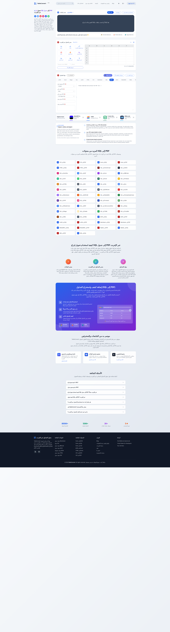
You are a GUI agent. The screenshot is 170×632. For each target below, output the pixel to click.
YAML (130, 79)
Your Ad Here (120, 445)
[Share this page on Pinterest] (43, 16)
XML (106, 79)
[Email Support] (39, 451)
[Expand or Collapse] (131, 42)
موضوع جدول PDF (65, 84)
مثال (111, 12)
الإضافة (96, 3)
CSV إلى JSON (79, 453)
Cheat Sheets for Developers (124, 443)
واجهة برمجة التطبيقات (105, 3)
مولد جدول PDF (58, 455)
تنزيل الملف (130, 75)
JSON (60, 79)
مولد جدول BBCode (59, 445)
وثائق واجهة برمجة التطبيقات (102, 443)
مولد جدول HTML (59, 453)
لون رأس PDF (63, 89)
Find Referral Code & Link (123, 441)
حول (97, 448)
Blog (113, 3)
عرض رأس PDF (65, 94)
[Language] (123, 3)
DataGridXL (131, 66)
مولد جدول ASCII (58, 448)
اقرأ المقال (64, 361)
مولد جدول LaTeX (88, 3)
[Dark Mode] (118, 3)
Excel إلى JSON (79, 441)
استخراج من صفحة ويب (128, 12)
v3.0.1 (48, 2)
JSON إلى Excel (79, 448)
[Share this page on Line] (48, 16)
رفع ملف (118, 12)
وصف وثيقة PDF (64, 104)
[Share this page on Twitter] (38, 16)
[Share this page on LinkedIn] (46, 16)
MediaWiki (123, 79)
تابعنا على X (71, 75)
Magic (71, 79)
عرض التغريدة (119, 359)
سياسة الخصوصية (100, 453)
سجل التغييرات (99, 445)
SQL (77, 79)
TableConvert (71, 462)
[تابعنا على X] (35, 451)
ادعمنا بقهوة (130, 3)
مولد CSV (57, 443)
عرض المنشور (91, 359)
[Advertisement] (44, 42)
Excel (65, 79)
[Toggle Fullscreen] (133, 42)
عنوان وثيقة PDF (63, 99)
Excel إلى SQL (79, 443)
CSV (93, 79)
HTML (88, 79)
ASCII (117, 79)
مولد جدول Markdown (60, 441)
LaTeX (82, 79)
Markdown (100, 79)
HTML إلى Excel (79, 450)
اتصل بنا (98, 450)
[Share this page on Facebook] (35, 16)
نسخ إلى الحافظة (119, 75)
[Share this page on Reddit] (40, 16)
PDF (111, 79)
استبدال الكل (70, 67)
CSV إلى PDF (79, 455)
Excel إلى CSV (79, 445)
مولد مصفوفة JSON (59, 450)
